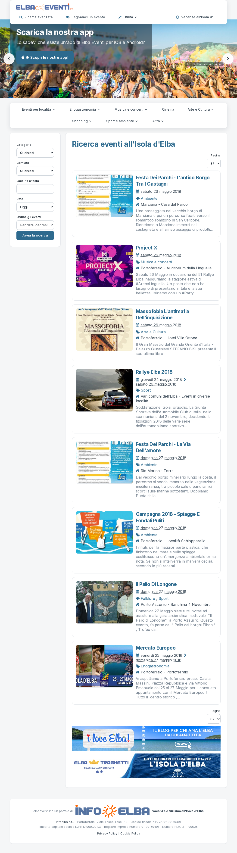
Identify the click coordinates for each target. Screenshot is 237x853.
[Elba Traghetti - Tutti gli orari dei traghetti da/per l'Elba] (146, 765)
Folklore (148, 598)
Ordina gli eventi (28, 217)
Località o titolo (27, 181)
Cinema (168, 109)
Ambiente (149, 198)
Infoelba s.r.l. (65, 822)
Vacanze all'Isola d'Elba (200, 17)
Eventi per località (37, 109)
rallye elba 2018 (154, 372)
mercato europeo (156, 648)
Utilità (128, 17)
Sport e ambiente (120, 121)
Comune (22, 163)
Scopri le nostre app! (49, 57)
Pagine (216, 155)
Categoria (23, 144)
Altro (157, 121)
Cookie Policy (130, 833)
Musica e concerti (129, 109)
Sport (146, 390)
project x (146, 248)
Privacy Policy (107, 833)
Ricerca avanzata (38, 17)
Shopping (80, 121)
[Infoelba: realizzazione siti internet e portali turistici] (112, 811)
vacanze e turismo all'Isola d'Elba (178, 811)
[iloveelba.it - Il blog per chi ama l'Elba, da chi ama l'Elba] (146, 737)
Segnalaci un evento (88, 17)
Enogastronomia (83, 109)
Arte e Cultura (199, 109)
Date (19, 199)
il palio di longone (156, 584)
